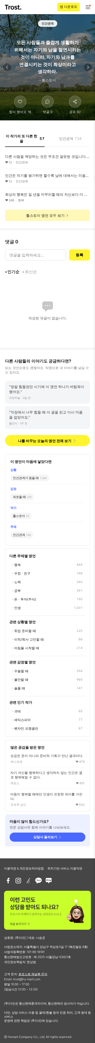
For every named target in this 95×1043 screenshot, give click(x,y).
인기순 (13, 271)
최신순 (31, 271)
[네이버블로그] (49, 881)
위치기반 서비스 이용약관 (64, 868)
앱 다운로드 (68, 7)
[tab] (25, 140)
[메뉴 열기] (88, 7)
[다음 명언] (88, 67)
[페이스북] (8, 881)
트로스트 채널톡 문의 (32, 974)
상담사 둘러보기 (45, 837)
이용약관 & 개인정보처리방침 (24, 868)
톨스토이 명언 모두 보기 (45, 215)
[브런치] (28, 881)
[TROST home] (13, 7)
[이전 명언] (7, 67)
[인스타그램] (18, 881)
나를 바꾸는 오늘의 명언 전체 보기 (44, 441)
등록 (79, 254)
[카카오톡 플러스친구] (38, 881)
